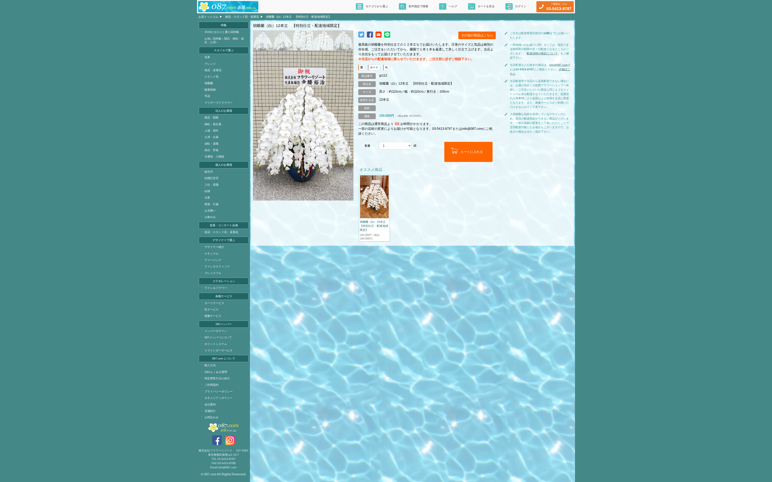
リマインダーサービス (218, 350)
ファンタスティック (217, 266)
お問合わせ (211, 417)
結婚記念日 (211, 178)
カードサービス (214, 303)
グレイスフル (212, 273)
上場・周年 (211, 130)
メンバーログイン (215, 331)
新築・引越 (211, 204)
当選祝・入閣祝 (214, 156)
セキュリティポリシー (218, 397)
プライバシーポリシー (218, 391)
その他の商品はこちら (477, 35)
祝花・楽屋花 (212, 70)
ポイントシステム (215, 344)
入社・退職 (211, 184)
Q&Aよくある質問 (215, 372)
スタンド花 (211, 76)
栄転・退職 (211, 143)
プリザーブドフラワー (218, 102)
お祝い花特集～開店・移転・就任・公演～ (224, 40)
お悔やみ (210, 217)
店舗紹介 (210, 410)
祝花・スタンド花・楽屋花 (242, 16)
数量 (367, 145)
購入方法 (210, 365)
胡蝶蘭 (208, 83)
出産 (207, 197)
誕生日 (208, 171)
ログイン (520, 6)
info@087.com (558, 65)
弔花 (207, 96)
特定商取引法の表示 (217, 378)
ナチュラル (211, 253)
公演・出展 (211, 137)
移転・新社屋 (212, 124)
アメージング (212, 260)
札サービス (211, 309)
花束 (207, 57)
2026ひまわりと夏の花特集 (221, 32)
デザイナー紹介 (214, 247)
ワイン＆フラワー (215, 288)
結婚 (207, 191)
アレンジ (210, 63)
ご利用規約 (211, 384)
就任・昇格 (211, 150)
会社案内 (210, 404)
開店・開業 (211, 117)
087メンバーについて (218, 337)
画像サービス (212, 315)
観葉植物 (210, 89)
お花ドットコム (208, 16)
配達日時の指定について (542, 53)
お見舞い (210, 210)
